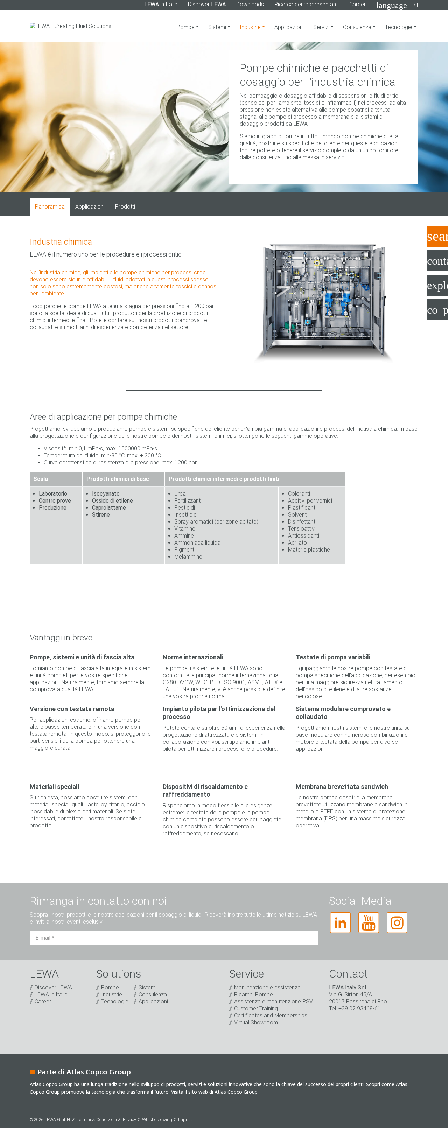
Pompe (186, 27)
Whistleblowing (157, 1119)
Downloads (250, 4)
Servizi (322, 27)
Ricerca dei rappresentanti (306, 4)
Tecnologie (399, 27)
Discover (207, 4)
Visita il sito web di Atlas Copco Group (214, 1091)
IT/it (397, 5)
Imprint (185, 1119)
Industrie (251, 27)
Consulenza (358, 27)
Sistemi (217, 27)
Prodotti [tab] (125, 206)
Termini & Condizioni (97, 1119)
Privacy (129, 1119)
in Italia (160, 4)
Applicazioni (289, 27)
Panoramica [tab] (50, 206)
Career (357, 4)
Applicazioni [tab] (90, 206)
